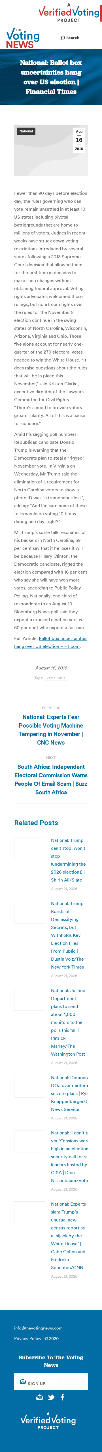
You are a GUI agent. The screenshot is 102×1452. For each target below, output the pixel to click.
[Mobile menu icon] (90, 38)
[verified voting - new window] (69, 23)
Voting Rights (56, 677)
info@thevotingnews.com (38, 1328)
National (26, 131)
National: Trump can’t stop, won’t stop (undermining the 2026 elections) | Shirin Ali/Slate (68, 860)
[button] (69, 37)
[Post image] (29, 849)
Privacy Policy (27, 1338)
